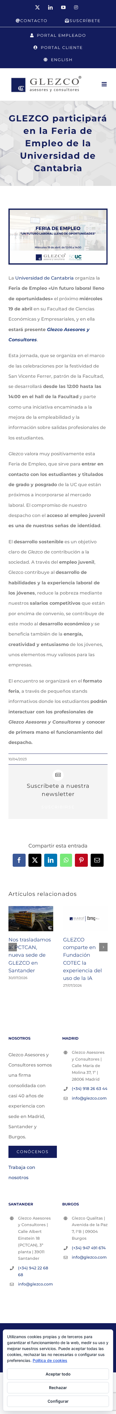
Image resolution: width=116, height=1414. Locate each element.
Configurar (58, 1401)
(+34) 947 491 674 (89, 1247)
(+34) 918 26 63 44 (89, 1088)
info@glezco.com (89, 1098)
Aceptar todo (58, 1374)
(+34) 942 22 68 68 (33, 1271)
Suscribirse (58, 807)
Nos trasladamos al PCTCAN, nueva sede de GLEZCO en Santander (29, 955)
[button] (12, 947)
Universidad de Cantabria (44, 278)
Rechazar (58, 1387)
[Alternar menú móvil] (105, 84)
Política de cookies (50, 1360)
